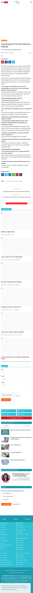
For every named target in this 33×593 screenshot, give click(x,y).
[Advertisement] (16, 21)
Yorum (3, 382)
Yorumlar (4, 366)
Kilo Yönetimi (20, 542)
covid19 (6, 2)
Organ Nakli (3, 547)
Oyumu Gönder (6, 504)
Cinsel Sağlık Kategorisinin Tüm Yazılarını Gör (16, 203)
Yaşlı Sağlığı (19, 532)
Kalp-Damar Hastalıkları (6, 545)
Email (2, 376)
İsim (2, 369)
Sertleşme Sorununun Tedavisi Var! (11, 307)
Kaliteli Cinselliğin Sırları (8, 232)
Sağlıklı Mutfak (20, 545)
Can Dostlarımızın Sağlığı (22, 534)
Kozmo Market (4, 557)
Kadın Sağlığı (20, 523)
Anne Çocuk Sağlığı (21, 530)
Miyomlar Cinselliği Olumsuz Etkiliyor (11, 282)
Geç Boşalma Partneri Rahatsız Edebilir (14, 181)
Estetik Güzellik (4, 555)
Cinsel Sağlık (4, 40)
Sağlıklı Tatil (19, 564)
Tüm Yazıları (6, 482)
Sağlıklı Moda (20, 549)
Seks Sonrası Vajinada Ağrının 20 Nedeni (12, 332)
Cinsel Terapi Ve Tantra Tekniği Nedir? (11, 257)
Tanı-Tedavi (3, 530)
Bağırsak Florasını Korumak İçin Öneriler (20, 430)
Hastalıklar (3, 527)
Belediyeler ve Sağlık (21, 560)
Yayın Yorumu (6, 399)
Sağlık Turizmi (20, 557)
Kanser (2, 549)
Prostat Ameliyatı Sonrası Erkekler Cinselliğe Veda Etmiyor (15, 357)
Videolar (2, 525)
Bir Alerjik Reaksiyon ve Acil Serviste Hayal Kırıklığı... (21, 475)
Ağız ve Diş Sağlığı (5, 560)
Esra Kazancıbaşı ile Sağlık (6, 564)
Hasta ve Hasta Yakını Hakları (23, 553)
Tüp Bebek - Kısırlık (21, 527)
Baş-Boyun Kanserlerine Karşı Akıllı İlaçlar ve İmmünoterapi (21, 438)
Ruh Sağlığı (3, 538)
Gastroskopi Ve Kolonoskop (17, 460)
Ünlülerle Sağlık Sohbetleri (6, 562)
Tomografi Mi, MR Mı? (15, 452)
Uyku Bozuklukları (5, 540)
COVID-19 (3, 532)
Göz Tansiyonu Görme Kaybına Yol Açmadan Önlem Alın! (16, 197)
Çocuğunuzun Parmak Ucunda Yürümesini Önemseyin (16, 191)
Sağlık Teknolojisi (4, 534)
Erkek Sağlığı (20, 525)
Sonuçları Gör (16, 504)
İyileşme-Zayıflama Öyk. (22, 538)
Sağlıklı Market (20, 547)
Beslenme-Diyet (20, 540)
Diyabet (2, 542)
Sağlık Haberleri (4, 523)
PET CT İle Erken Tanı (15, 445)
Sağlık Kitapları (20, 562)
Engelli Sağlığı (20, 555)
